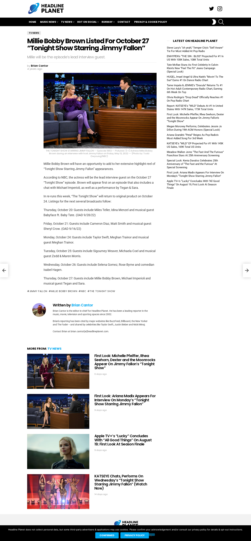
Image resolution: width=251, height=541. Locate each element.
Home (32, 22)
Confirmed (107, 535)
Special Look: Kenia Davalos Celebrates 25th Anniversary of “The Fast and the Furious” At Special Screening (192, 164)
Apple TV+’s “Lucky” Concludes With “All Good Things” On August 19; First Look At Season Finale (123, 439)
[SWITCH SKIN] (214, 22)
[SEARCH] (221, 22)
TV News (66, 22)
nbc (83, 291)
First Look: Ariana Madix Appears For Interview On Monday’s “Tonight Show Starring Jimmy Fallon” (125, 399)
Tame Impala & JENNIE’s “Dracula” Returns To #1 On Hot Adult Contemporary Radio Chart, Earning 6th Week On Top (195, 89)
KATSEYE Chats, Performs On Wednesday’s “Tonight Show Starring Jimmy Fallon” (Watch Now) (120, 482)
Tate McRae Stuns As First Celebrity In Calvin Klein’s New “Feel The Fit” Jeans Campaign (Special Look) (192, 68)
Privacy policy (135, 535)
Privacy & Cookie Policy (150, 22)
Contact (123, 22)
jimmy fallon (38, 291)
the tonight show (102, 291)
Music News (48, 22)
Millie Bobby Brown (64, 291)
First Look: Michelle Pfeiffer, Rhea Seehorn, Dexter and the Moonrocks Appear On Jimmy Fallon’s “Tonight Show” (124, 361)
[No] (150, 534)
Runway (107, 22)
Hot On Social (87, 22)
